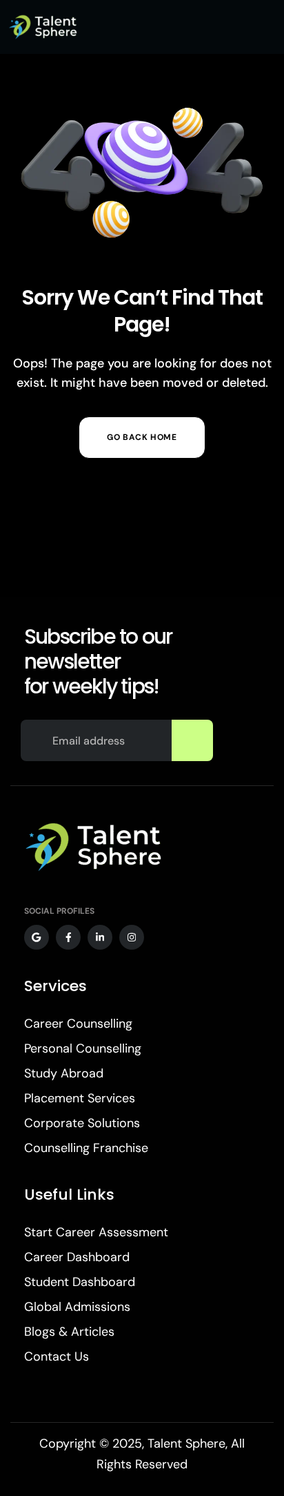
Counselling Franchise (86, 1148)
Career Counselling (78, 1023)
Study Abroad (63, 1073)
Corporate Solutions (82, 1123)
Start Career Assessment (96, 1232)
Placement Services (79, 1098)
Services (55, 986)
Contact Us (56, 1356)
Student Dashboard (79, 1282)
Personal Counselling (82, 1048)
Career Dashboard (77, 1257)
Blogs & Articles (69, 1331)
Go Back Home (141, 437)
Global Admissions (77, 1306)
